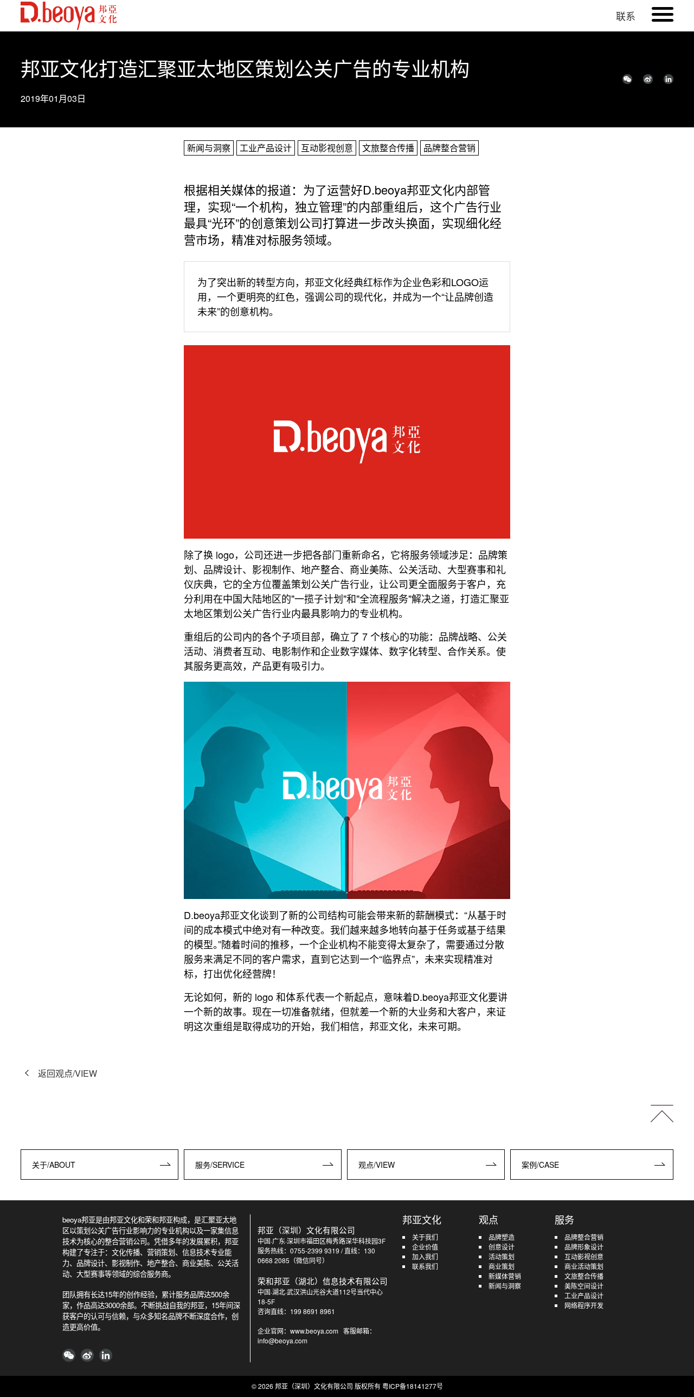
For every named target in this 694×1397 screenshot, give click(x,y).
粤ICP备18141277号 (412, 1385)
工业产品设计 (583, 1295)
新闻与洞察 (505, 1286)
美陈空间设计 (583, 1286)
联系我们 (425, 1266)
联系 (625, 16)
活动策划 (502, 1256)
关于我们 (425, 1237)
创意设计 (502, 1247)
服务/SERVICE (220, 1164)
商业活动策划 (583, 1266)
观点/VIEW (376, 1164)
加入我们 (425, 1256)
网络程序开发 (583, 1305)
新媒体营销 (505, 1276)
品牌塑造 (502, 1237)
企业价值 (425, 1247)
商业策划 (502, 1266)
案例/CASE (540, 1164)
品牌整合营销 (583, 1237)
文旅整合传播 (583, 1276)
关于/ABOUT (53, 1164)
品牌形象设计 (583, 1247)
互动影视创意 (583, 1256)
